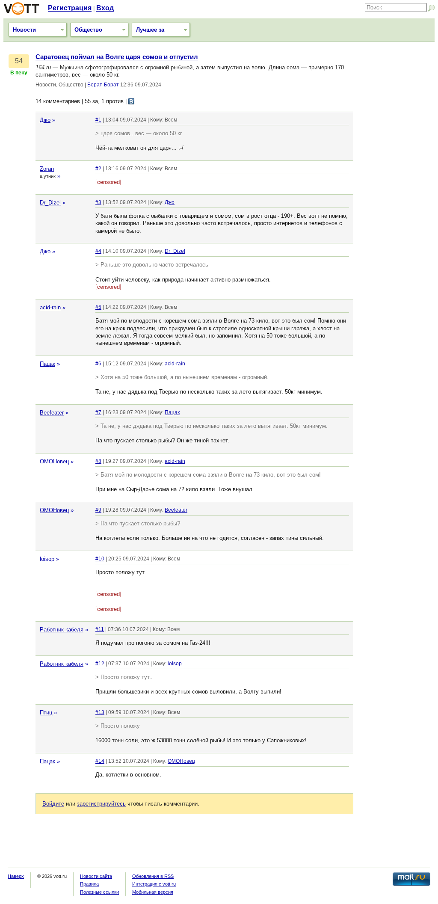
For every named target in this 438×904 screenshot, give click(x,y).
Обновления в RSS (153, 876)
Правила (89, 883)
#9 (98, 510)
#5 (98, 307)
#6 (98, 364)
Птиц (46, 712)
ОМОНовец (54, 461)
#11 (99, 629)
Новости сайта (96, 876)
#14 (99, 761)
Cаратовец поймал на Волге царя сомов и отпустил (117, 56)
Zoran (47, 169)
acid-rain (50, 307)
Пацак (47, 364)
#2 (98, 169)
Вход (105, 8)
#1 (98, 120)
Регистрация (70, 8)
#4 (98, 251)
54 (19, 61)
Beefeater (52, 412)
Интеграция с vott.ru (154, 883)
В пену (18, 73)
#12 (99, 664)
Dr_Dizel (50, 202)
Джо (45, 120)
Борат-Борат (103, 85)
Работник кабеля (61, 629)
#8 (98, 461)
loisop (47, 559)
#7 (98, 412)
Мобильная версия (152, 892)
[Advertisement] (396, 181)
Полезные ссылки (99, 892)
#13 (99, 712)
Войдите (53, 803)
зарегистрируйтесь (101, 803)
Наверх (16, 876)
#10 (99, 559)
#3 (98, 202)
